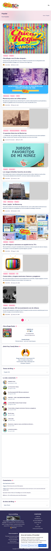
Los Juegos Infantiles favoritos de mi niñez (17, 172)
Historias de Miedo (14, 130)
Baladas (6, 241)
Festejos (6, 55)
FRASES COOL (11, 381)
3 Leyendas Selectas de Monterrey (15, 133)
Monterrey (6, 95)
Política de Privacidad (38, 528)
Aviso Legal (37, 526)
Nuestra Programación (30, 335)
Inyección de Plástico (13, 539)
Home (44, 15)
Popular (11, 55)
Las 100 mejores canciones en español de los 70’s (19, 244)
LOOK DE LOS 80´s (12, 429)
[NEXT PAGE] (28, 320)
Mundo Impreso (13, 541)
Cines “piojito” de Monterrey (12, 204)
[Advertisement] (25, 455)
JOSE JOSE (10, 418)
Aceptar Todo (42, 545)
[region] (33, 540)
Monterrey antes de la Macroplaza (14, 98)
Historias (6, 130)
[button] (28, 320)
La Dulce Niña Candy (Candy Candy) (17, 402)
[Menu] (48, 5)
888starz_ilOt (6, 495)
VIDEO (17, 95)
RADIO (13, 483)
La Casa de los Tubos (13, 386)
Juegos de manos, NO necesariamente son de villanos (21, 308)
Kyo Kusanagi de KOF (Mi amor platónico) (18, 392)
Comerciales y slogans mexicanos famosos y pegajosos (21, 276)
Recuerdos (11, 169)
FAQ (38, 524)
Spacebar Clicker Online (8, 492)
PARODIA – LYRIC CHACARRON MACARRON (19, 397)
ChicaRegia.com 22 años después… (15, 58)
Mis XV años (11, 413)
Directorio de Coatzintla (13, 542)
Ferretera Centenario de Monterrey (13, 536)
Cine (5, 201)
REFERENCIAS (38, 518)
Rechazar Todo (33, 545)
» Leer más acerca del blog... (16, 526)
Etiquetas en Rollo (13, 537)
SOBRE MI (38, 516)
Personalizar (25, 545)
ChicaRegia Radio (30, 333)
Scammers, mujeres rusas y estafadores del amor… (21, 424)
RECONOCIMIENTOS (37, 520)
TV (17, 273)
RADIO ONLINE (37, 522)
